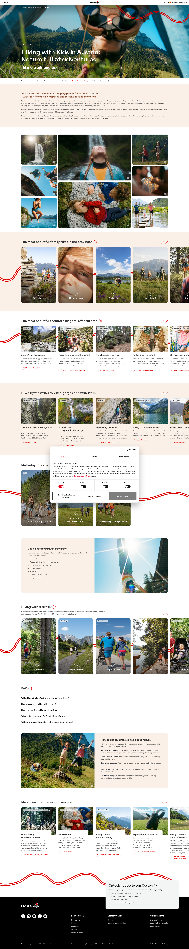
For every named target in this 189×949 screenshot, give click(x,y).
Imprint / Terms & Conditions (38, 944)
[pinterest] (34, 916)
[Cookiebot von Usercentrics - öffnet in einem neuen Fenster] (128, 450)
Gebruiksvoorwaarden (74, 944)
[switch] (83, 486)
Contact (23, 944)
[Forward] (166, 242)
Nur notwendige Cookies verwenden (66, 496)
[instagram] (23, 916)
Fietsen (74, 923)
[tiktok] (40, 916)
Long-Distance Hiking (80, 81)
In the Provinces (27, 81)
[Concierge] (165, 2)
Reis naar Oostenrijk (157, 920)
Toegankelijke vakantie (159, 923)
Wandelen (75, 926)
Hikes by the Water (62, 81)
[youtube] (45, 916)
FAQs (108, 81)
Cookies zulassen (123, 496)
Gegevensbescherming (57, 944)
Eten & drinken (77, 933)
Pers (110, 944)
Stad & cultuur (77, 929)
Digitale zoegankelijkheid (91, 944)
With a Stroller (96, 81)
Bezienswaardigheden (117, 923)
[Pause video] (165, 137)
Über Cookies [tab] (124, 456)
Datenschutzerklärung (82, 476)
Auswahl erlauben (94, 496)
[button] (178, 2)
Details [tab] (94, 456)
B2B (103, 944)
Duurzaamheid (155, 926)
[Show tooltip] (186, 75)
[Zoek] (161, 2)
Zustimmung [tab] (65, 457)
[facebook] (29, 916)
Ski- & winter (76, 920)
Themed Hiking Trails (44, 81)
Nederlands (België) (178, 2)
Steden (110, 920)
